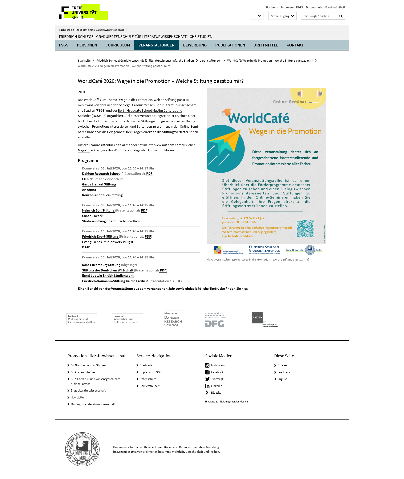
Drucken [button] (283, 365)
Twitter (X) (218, 379)
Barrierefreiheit (335, 7)
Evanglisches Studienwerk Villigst (107, 242)
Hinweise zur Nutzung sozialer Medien (226, 401)
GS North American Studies (88, 365)
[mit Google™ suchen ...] (341, 16)
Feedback (284, 372)
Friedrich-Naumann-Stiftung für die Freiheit (115, 281)
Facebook (217, 372)
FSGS (63, 45)
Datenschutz (314, 7)
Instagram (218, 365)
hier (244, 288)
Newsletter (78, 397)
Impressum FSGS (292, 7)
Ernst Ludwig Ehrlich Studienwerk (108, 275)
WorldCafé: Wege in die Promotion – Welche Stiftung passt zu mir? (270, 60)
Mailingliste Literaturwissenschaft (93, 404)
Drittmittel (266, 45)
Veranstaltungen (156, 45)
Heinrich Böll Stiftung (98, 210)
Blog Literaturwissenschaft (88, 390)
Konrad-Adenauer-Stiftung (102, 195)
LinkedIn (216, 386)
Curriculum (117, 45)
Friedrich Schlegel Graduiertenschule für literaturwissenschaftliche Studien (135, 36)
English (282, 379)
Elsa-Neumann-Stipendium (103, 179)
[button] (256, 16)
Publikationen (230, 45)
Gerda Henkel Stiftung (99, 184)
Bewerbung (195, 45)
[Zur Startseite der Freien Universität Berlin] (90, 12)
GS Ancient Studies (83, 372)
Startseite (271, 7)
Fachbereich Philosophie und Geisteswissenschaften (93, 29)
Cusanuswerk (92, 215)
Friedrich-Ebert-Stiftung (100, 236)
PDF (149, 173)
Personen (87, 45)
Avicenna (89, 189)
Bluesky (216, 392)
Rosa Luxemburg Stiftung (101, 264)
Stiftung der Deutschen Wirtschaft (107, 270)
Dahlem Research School (101, 173)
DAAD (86, 247)
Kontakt (295, 45)
